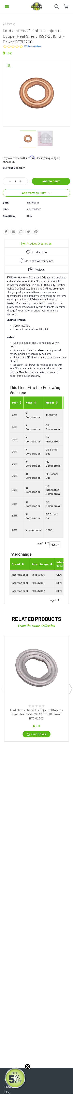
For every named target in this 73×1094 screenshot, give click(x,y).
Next (71, 689)
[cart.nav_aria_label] (68, 6)
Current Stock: (14, 167)
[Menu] (7, 6)
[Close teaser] (27, 1066)
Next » (55, 544)
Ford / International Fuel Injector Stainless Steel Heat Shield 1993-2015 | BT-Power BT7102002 (36, 714)
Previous (3, 689)
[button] (15, 1078)
